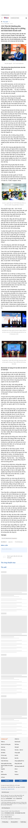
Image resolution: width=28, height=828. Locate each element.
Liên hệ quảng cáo (6, 808)
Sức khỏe (3, 752)
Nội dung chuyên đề (19, 766)
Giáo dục (3, 747)
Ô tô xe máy (3, 755)
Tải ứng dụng (5, 822)
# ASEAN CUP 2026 (15, 17)
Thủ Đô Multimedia (18, 541)
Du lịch (16, 755)
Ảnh (2, 771)
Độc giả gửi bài (14, 822)
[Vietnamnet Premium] (4, 739)
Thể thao (17, 744)
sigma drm (10, 541)
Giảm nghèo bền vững (6, 763)
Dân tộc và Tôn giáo (5, 744)
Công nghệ (5, 21)
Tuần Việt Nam (4, 760)
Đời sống (3, 750)
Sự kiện (20, 780)
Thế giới (17, 747)
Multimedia (4, 774)
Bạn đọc (16, 758)
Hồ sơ (16, 769)
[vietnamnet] (6, 18)
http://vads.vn (8, 816)
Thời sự (3, 741)
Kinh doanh (17, 741)
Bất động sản (4, 758)
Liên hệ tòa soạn (5, 792)
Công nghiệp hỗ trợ (19, 760)
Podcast (16, 774)
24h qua (3, 777)
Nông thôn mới (18, 763)
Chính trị (17, 739)
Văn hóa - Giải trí (19, 750)
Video (16, 771)
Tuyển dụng (23, 822)
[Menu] (2, 18)
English (3, 769)
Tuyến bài (7, 780)
